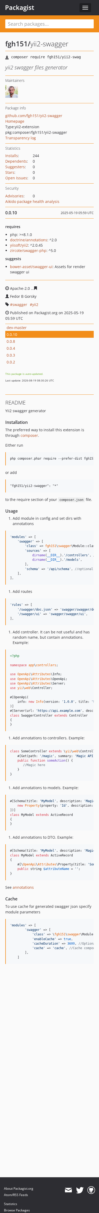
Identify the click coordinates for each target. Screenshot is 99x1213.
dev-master (17, 327)
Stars (9, 172)
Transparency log (20, 137)
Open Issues (16, 177)
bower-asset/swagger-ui (31, 266)
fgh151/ (17, 43)
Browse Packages (17, 1210)
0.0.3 (11, 355)
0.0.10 (12, 334)
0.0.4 (11, 348)
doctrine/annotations (28, 239)
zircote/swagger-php (28, 250)
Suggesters (15, 166)
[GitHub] (91, 1190)
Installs (11, 155)
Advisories (14, 195)
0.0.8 (11, 341)
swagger (19, 304)
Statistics (10, 1204)
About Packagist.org (18, 1188)
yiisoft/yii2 (19, 245)
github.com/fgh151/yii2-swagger (33, 115)
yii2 (35, 304)
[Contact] (68, 1190)
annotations (23, 887)
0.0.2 (11, 362)
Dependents (16, 161)
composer (29, 435)
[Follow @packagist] (80, 1190)
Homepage (14, 121)
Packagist (19, 7)
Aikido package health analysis (32, 201)
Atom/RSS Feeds (16, 1195)
